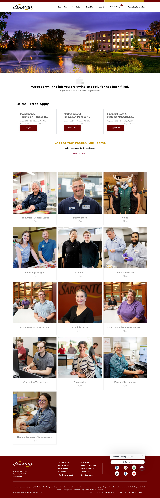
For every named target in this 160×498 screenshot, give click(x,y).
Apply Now (28, 128)
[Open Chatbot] (142, 467)
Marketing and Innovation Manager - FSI (76, 116)
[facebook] (125, 473)
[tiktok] (117, 473)
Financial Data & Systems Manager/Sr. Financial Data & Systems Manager (119, 116)
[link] (23, 7)
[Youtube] (134, 473)
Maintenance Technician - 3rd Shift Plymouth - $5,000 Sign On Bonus (33, 116)
